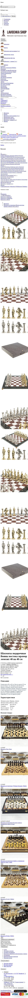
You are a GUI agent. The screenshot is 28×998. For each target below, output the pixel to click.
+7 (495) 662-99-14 (8, 976)
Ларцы (24, 159)
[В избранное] (1, 676)
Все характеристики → (7, 674)
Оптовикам (7, 955)
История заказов (8, 965)
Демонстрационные (9, 158)
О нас (5, 949)
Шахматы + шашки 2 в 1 (10, 120)
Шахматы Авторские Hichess (12, 155)
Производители (8, 958)
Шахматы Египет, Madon (7, 899)
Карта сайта (13, 992)
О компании (7, 19)
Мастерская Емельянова (6, 161)
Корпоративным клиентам (11, 956)
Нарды (5, 114)
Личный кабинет (8, 963)
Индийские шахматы (6, 159)
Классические (19, 159)
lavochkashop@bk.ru (6, 990)
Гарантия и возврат (21, 135)
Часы (19, 162)
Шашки (6, 121)
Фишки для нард (8, 172)
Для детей (16, 158)
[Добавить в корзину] (2, 751)
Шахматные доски (9, 117)
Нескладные (4, 162)
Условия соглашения (9, 952)
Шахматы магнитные (15, 164)
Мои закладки (7, 966)
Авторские (7, 167)
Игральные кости (5, 168)
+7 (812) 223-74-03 (8, 985)
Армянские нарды (14, 167)
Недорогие (23, 161)
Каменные (13, 159)
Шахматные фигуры (9, 118)
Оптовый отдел (14, 137)
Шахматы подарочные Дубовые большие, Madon (14, 786)
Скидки (6, 22)
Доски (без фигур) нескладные (20, 179)
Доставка (6, 24)
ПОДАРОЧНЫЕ (10, 162)
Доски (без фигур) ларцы (7, 179)
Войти (2, 145)
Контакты (6, 20)
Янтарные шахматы (5, 164)
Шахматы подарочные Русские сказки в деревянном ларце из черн (11, 823)
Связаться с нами (5, 992)
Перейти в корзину (6, 106)
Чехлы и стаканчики (17, 172)
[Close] (1, 13)
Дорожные (21, 158)
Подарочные (16, 171)
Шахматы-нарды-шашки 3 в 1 (12, 115)
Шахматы (6, 113)
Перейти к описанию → (12, 664)
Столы (16, 162)
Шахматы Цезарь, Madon (7, 936)
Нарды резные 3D (16, 169)
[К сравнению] (3, 676)
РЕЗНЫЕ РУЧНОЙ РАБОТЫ (8, 157)
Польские (21, 155)
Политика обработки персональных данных (15, 953)
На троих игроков (16, 161)
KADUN (3, 155)
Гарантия (6, 23)
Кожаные (22, 168)
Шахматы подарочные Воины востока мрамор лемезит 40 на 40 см (14, 205)
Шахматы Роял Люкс (6, 749)
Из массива (11, 168)
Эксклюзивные (23, 162)
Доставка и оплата (5, 137)
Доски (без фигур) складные (7, 181)
